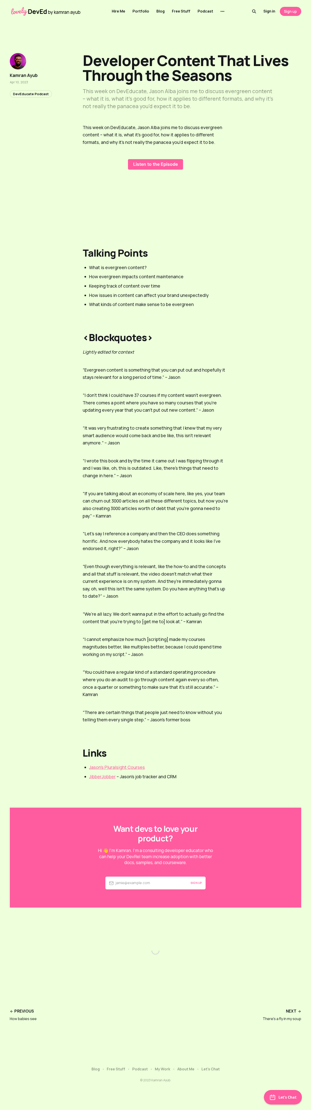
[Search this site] (254, 11)
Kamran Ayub (23, 75)
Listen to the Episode (155, 164)
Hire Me (118, 11)
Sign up (290, 11)
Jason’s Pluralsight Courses (117, 767)
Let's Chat (210, 1069)
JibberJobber (102, 777)
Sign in (269, 11)
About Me (185, 1069)
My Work (162, 1069)
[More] (222, 11)
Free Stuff (181, 11)
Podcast (205, 11)
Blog (160, 11)
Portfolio (141, 11)
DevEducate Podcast (30, 94)
